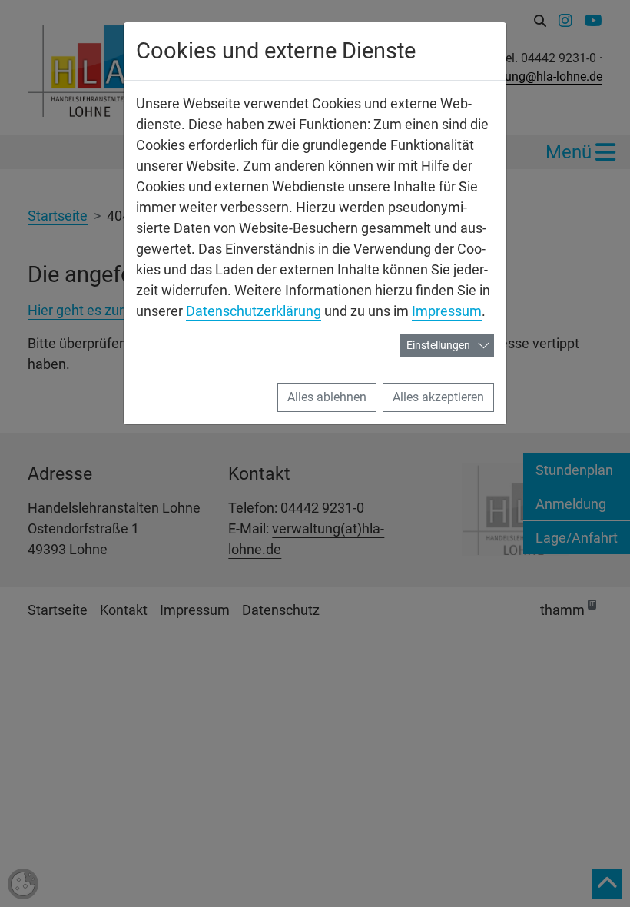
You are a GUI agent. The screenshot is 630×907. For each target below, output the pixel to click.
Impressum (447, 311)
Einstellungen (438, 345)
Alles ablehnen (326, 397)
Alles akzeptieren (438, 397)
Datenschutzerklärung (253, 311)
